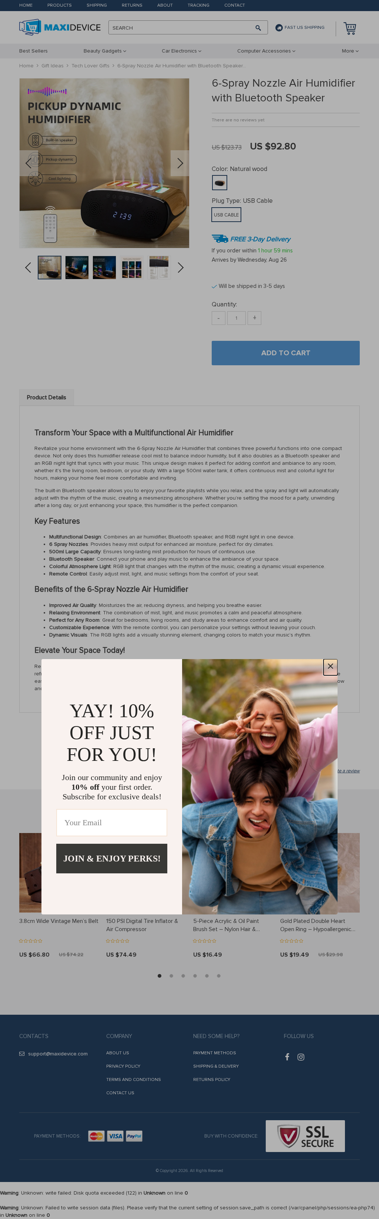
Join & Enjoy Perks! (112, 858)
